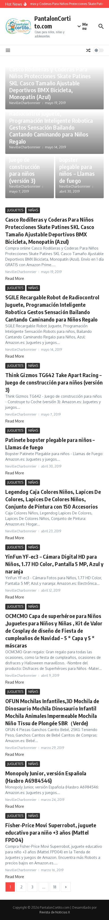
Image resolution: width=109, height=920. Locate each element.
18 (54, 887)
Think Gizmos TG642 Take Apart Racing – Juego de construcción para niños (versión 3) (26, 159)
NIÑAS (33, 210)
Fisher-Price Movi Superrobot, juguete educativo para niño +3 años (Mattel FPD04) (50, 832)
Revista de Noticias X (54, 912)
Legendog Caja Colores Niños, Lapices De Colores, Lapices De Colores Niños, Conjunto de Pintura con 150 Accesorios (53, 499)
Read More (14, 278)
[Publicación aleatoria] (88, 50)
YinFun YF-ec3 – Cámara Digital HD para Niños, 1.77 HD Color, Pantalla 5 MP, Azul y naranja (54, 564)
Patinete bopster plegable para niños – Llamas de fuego (77, 166)
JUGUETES (15, 210)
